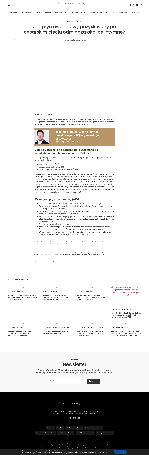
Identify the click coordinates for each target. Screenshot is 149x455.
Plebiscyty (136, 13)
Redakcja (50, 428)
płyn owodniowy (57, 261)
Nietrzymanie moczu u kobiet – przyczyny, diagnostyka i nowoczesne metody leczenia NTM (91, 297)
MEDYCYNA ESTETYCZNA (43, 13)
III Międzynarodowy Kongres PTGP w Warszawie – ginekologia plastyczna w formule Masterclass (22, 297)
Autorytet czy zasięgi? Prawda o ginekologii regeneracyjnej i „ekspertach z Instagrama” (20, 333)
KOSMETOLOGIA (60, 13)
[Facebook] (130, 5)
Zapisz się (93, 381)
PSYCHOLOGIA (124, 13)
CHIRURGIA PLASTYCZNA (77, 13)
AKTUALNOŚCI (12, 13)
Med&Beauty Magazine (85, 433)
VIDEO (131, 309)
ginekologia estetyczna (42, 261)
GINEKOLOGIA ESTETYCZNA (99, 13)
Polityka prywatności (74, 428)
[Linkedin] (137, 4)
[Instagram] (134, 5)
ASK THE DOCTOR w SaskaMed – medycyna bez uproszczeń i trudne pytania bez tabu (90, 333)
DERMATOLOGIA (26, 13)
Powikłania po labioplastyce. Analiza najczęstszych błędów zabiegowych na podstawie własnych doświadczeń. (126, 333)
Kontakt (60, 428)
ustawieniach (104, 453)
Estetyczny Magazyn (104, 433)
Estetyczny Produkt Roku (45, 433)
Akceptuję (120, 452)
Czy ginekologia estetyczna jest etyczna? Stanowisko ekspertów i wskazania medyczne (55, 297)
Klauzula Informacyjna (93, 428)
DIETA (114, 13)
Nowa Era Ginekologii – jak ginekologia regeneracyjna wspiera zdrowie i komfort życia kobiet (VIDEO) (126, 315)
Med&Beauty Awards (65, 433)
